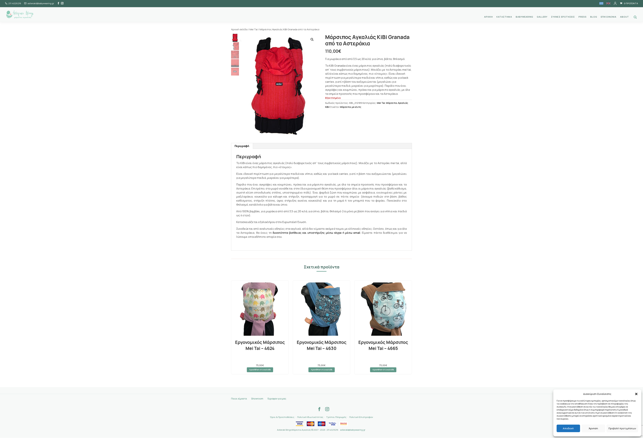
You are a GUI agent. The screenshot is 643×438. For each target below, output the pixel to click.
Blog (593, 17)
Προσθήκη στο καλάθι (260, 369)
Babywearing (524, 17)
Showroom (257, 398)
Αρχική (488, 17)
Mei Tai (253, 29)
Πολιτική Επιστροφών (361, 417)
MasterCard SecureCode (343, 423)
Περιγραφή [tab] (242, 146)
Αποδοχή (568, 428)
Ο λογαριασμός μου (615, 3)
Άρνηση (593, 428)
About (624, 17)
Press (583, 17)
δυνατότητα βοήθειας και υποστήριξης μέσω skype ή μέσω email (316, 233)
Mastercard (310, 423)
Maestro (321, 423)
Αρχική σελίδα (239, 29)
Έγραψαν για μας (276, 398)
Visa (299, 423)
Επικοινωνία (608, 17)
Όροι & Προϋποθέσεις (282, 417)
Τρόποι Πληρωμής (336, 417)
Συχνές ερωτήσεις (563, 17)
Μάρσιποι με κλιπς (350, 106)
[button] (636, 394)
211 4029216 (14, 3)
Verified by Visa (332, 423)
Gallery (542, 17)
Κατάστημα (504, 17)
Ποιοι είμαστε (239, 398)
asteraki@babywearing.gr (352, 429)
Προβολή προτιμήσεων (622, 428)
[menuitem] (601, 3)
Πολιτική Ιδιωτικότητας (310, 417)
